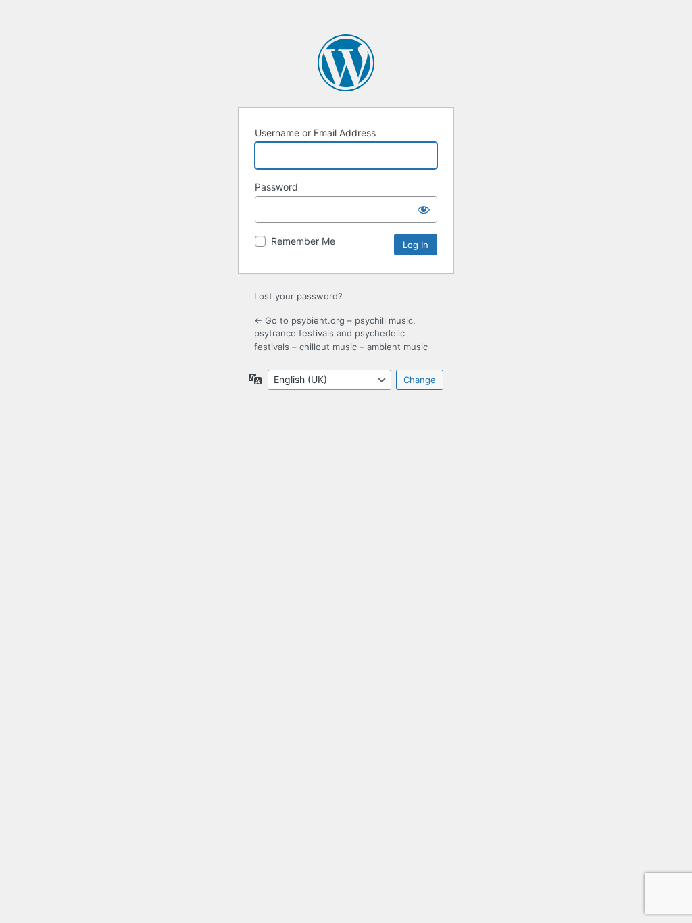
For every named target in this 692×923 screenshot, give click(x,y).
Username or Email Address (315, 133)
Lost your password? (298, 296)
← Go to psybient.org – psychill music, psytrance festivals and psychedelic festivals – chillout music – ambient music (341, 333)
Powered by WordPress (346, 62)
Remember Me (303, 241)
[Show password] (423, 209)
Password (276, 187)
